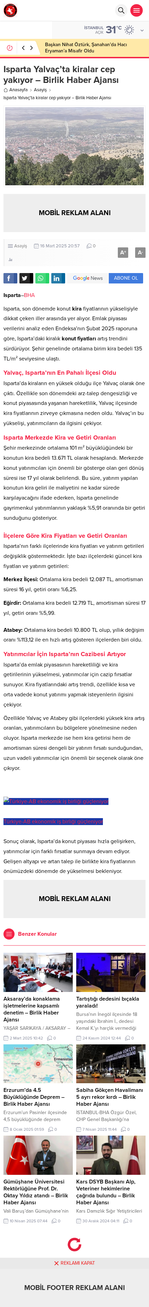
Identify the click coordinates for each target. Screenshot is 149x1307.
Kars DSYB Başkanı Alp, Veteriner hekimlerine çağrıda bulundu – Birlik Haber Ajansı (105, 1192)
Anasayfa (18, 90)
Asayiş (40, 90)
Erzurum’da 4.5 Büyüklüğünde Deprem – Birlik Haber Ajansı (33, 1097)
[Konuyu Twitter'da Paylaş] (26, 278)
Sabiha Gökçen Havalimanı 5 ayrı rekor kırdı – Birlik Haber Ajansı (109, 1097)
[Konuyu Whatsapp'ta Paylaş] (42, 278)
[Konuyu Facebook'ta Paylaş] (10, 278)
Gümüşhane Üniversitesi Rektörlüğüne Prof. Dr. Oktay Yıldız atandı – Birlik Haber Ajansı (35, 1192)
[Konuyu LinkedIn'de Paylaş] (58, 278)
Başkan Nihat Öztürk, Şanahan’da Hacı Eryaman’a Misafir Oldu (86, 48)
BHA (29, 295)
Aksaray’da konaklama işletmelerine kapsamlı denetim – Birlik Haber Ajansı (31, 1009)
